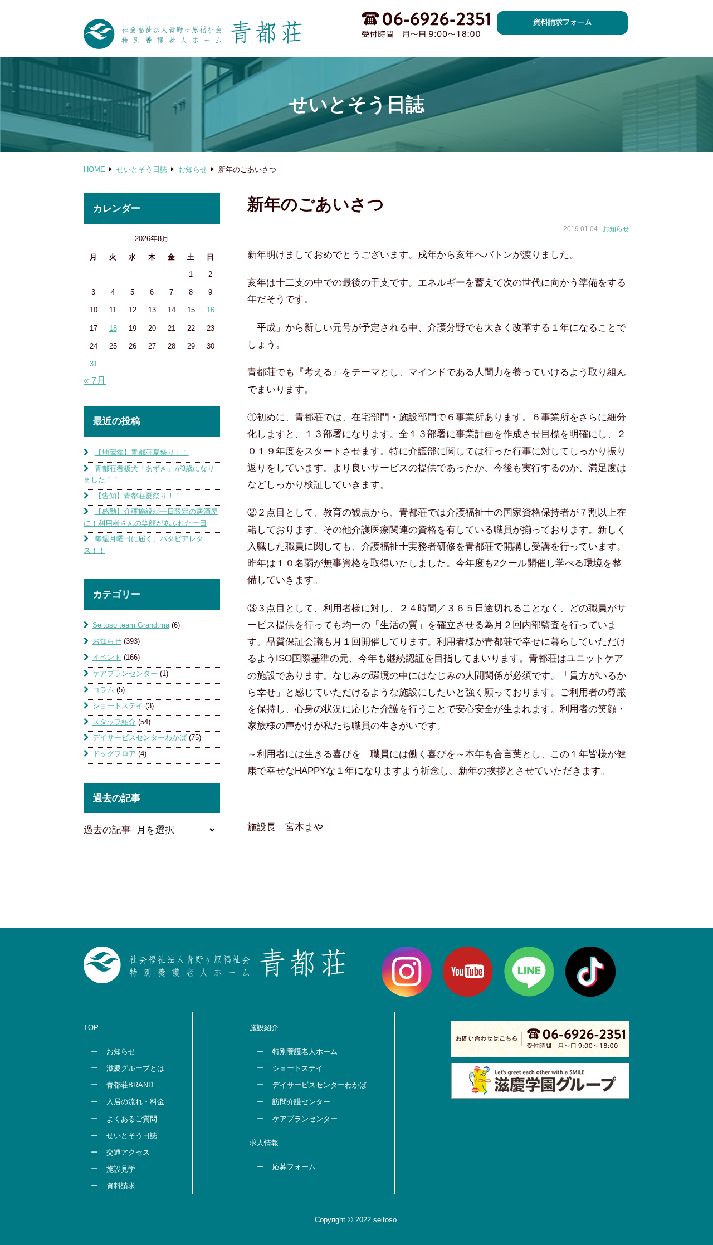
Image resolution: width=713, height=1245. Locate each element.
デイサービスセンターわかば (139, 737)
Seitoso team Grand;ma (130, 625)
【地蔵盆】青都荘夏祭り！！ (142, 452)
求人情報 (264, 1143)
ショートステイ (117, 706)
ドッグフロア (114, 753)
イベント (106, 657)
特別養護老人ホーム (305, 1051)
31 (93, 364)
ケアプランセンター (125, 673)
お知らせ (616, 229)
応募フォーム (294, 1167)
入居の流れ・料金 (135, 1101)
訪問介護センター (301, 1101)
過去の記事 (107, 830)
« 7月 (95, 380)
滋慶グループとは (135, 1068)
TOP (91, 1027)
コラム (103, 689)
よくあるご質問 (131, 1119)
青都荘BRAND (129, 1085)
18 (113, 328)
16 (210, 310)
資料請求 (120, 1186)
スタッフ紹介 (114, 722)
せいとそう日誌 (131, 1135)
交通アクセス (128, 1152)
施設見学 (120, 1169)
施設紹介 (264, 1027)
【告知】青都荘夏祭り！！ (138, 496)
